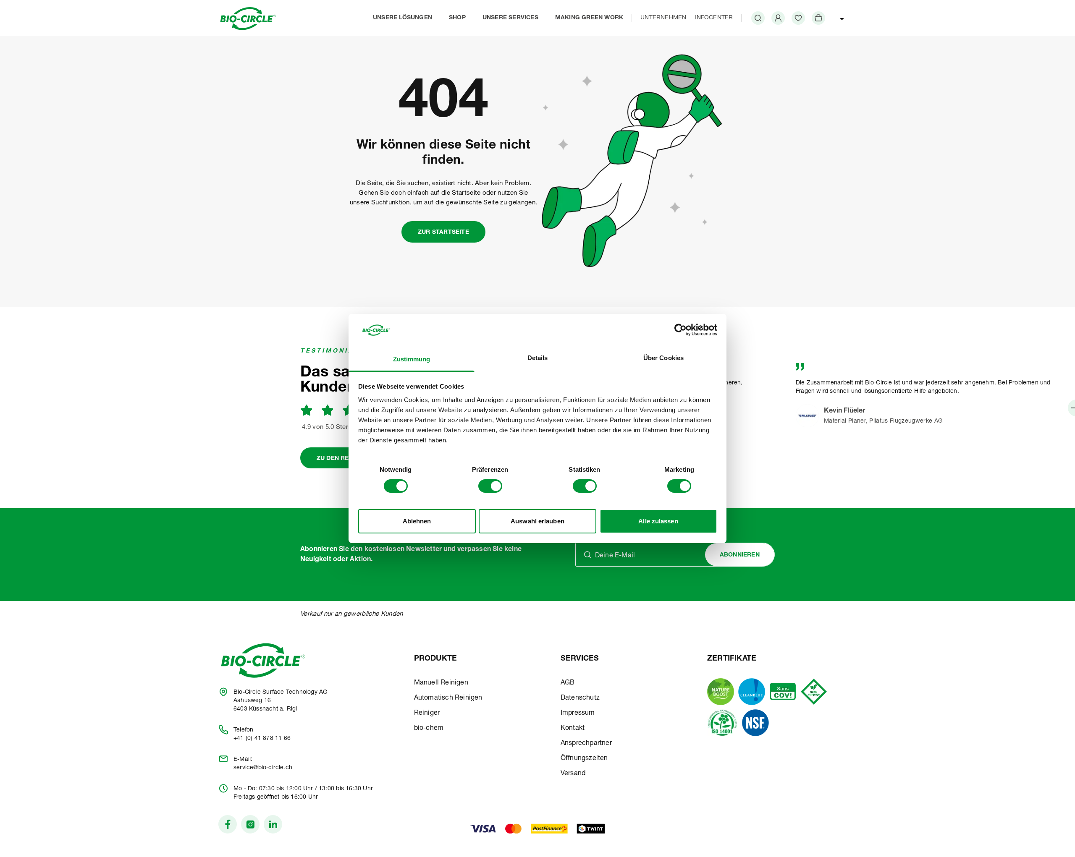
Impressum (578, 713)
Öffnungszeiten (584, 758)
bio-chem (429, 728)
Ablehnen (417, 521)
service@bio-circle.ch (262, 768)
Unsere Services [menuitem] (510, 18)
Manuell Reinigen (441, 683)
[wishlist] (798, 18)
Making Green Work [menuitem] (589, 18)
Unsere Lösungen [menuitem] (402, 18)
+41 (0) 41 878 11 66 (262, 739)
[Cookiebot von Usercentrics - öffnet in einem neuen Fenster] (680, 330)
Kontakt (573, 728)
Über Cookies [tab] (663, 357)
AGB (568, 683)
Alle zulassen (658, 521)
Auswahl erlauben (537, 521)
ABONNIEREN (740, 555)
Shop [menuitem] (457, 18)
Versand (573, 774)
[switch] (490, 486)
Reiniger (427, 713)
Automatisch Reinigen (448, 698)
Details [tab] (537, 357)
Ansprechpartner (586, 743)
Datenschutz (580, 698)
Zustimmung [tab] (411, 359)
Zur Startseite (443, 232)
